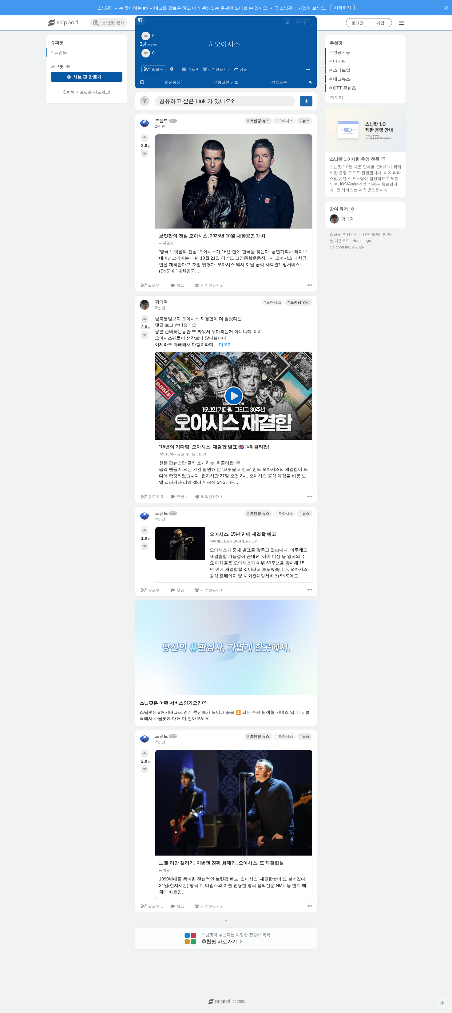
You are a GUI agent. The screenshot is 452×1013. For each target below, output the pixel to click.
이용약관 (350, 234)
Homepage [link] (361, 241)
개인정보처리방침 (375, 234)
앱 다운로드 (339, 241)
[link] (288, 22)
